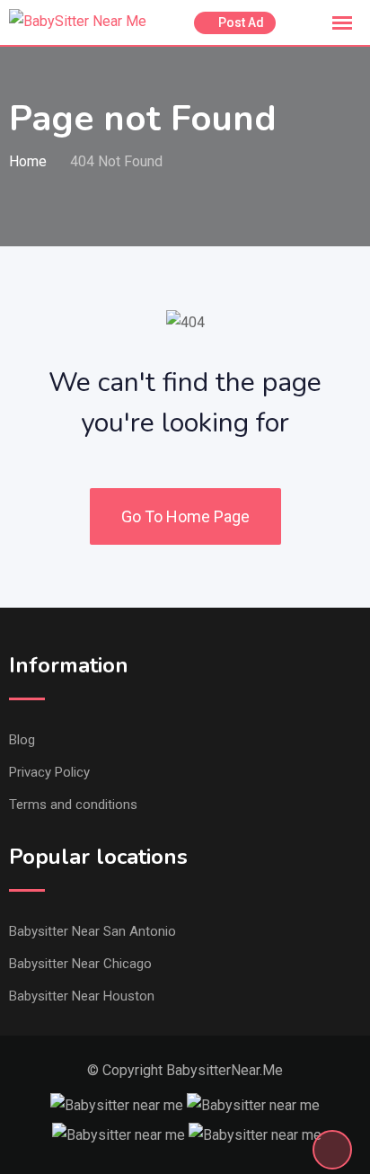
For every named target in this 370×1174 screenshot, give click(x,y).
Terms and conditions (73, 804)
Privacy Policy (49, 772)
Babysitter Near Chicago (80, 964)
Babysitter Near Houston (81, 996)
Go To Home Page (185, 516)
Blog (22, 740)
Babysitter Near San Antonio (92, 931)
